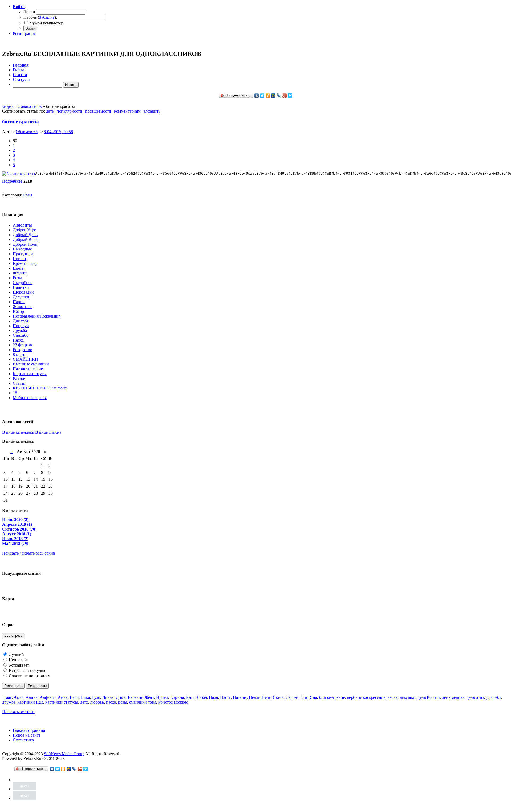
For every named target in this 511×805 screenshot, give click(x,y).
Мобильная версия (30, 397)
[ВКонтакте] (256, 95)
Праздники (23, 254)
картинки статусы (61, 702)
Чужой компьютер (46, 23)
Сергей (292, 697)
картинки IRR (30, 702)
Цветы (19, 268)
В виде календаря (18, 432)
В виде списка (48, 432)
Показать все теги (18, 711)
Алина (32, 697)
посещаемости (98, 111)
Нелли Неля (260, 697)
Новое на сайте (26, 735)
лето (84, 702)
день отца (475, 697)
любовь (97, 702)
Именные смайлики (31, 364)
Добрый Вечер (26, 239)
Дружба (20, 330)
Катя (190, 697)
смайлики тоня (142, 702)
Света (278, 697)
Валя (74, 697)
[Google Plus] (284, 95)
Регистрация (24, 33)
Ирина (162, 697)
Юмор (18, 311)
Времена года (25, 263)
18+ (16, 393)
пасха (111, 702)
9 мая (18, 697)
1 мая (7, 697)
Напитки (21, 287)
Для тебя (20, 321)
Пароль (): (40, 17)
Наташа (240, 697)
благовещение (332, 697)
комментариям (127, 111)
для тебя (493, 697)
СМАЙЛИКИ (25, 359)
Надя (213, 697)
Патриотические (28, 369)
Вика (85, 697)
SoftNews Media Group (64, 753)
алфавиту (151, 111)
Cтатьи (19, 383)
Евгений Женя (141, 697)
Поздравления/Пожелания (36, 316)
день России (429, 697)
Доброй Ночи (25, 244)
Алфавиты (22, 225)
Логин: (29, 11)
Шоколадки (23, 292)
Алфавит (48, 697)
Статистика (23, 740)
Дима (121, 697)
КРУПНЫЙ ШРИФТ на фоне (40, 388)
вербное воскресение (366, 697)
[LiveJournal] (279, 95)
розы (122, 702)
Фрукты (20, 273)
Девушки (21, 297)
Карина (177, 697)
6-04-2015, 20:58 (58, 131)
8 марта (19, 354)
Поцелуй (21, 325)
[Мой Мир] (273, 95)
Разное (19, 378)
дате (50, 111)
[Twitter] (262, 95)
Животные (22, 306)
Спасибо (20, 335)
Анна (63, 697)
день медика (453, 697)
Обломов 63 (27, 131)
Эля (304, 697)
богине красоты (20, 121)
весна (393, 697)
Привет (19, 258)
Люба (202, 697)
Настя (225, 697)
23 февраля (23, 345)
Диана (108, 697)
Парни (19, 301)
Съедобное (22, 282)
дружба (8, 702)
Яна (313, 697)
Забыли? (47, 17)
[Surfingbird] (290, 95)
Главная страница (29, 730)
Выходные (22, 249)
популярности (69, 111)
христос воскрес (173, 702)
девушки (407, 697)
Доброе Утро (24, 230)
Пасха (18, 340)
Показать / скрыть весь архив (28, 553)
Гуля (96, 697)
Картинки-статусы (30, 373)
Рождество (22, 349)
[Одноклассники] (268, 95)
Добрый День (25, 234)
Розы (27, 195)
